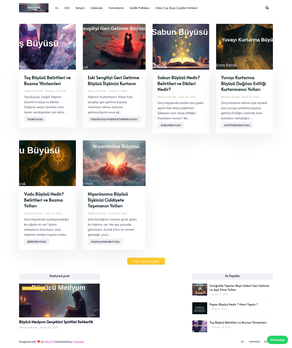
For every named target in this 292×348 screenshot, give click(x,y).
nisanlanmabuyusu (105, 241)
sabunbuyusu (171, 125)
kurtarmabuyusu (237, 125)
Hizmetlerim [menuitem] (116, 8)
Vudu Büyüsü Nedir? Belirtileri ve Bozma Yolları (44, 199)
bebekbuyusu (36, 241)
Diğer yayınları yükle (146, 261)
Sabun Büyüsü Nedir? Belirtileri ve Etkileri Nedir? (179, 83)
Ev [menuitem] (56, 8)
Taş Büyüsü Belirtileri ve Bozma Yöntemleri (47, 80)
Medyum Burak (33, 90)
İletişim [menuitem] (80, 8)
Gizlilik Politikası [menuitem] (139, 8)
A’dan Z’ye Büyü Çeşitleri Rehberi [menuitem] (176, 8)
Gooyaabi (78, 341)
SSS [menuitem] (67, 8)
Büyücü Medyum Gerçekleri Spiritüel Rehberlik (56, 321)
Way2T (48, 341)
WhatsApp (277, 340)
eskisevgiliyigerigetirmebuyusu (114, 119)
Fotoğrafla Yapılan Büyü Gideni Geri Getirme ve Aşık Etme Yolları (239, 288)
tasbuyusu (35, 119)
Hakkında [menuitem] (96, 8)
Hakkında (254, 341)
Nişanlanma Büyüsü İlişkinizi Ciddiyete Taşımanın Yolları (108, 199)
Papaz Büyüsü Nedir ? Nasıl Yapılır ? (234, 304)
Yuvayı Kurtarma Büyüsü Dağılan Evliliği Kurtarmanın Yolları (243, 83)
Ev (242, 341)
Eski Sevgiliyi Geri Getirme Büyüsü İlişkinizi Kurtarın (113, 80)
